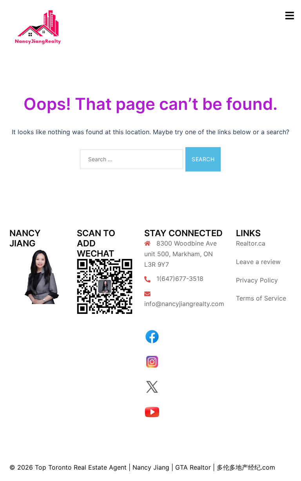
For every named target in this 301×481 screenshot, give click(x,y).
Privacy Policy (257, 280)
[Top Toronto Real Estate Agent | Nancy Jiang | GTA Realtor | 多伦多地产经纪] (38, 27)
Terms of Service (261, 298)
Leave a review (258, 262)
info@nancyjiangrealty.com (184, 304)
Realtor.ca (250, 243)
